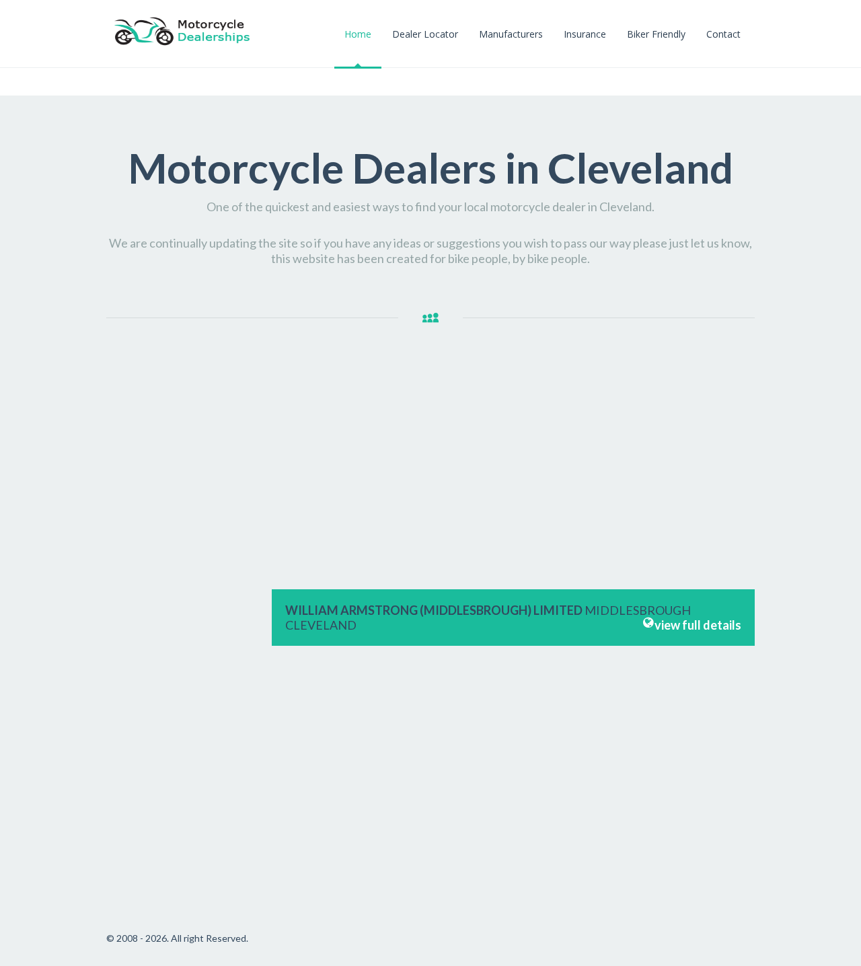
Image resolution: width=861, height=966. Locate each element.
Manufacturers (511, 34)
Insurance (585, 34)
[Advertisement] (182, 572)
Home (357, 34)
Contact (723, 34)
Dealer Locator (425, 34)
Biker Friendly (656, 34)
